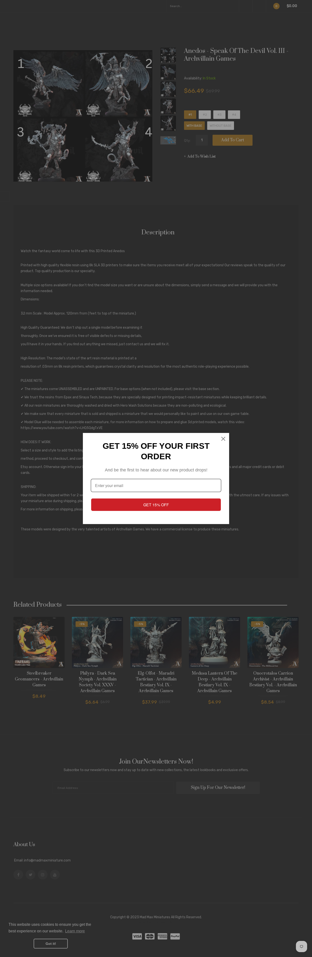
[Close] (223, 439)
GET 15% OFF (156, 504)
